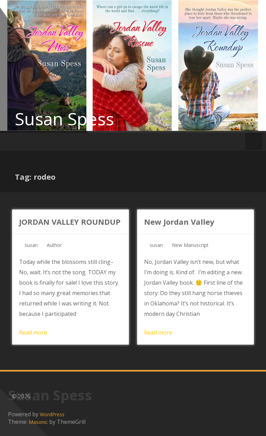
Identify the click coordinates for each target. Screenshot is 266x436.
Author (54, 245)
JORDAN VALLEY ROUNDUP (70, 221)
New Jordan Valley (179, 221)
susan (31, 245)
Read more (33, 332)
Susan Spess (64, 119)
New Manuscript (190, 245)
